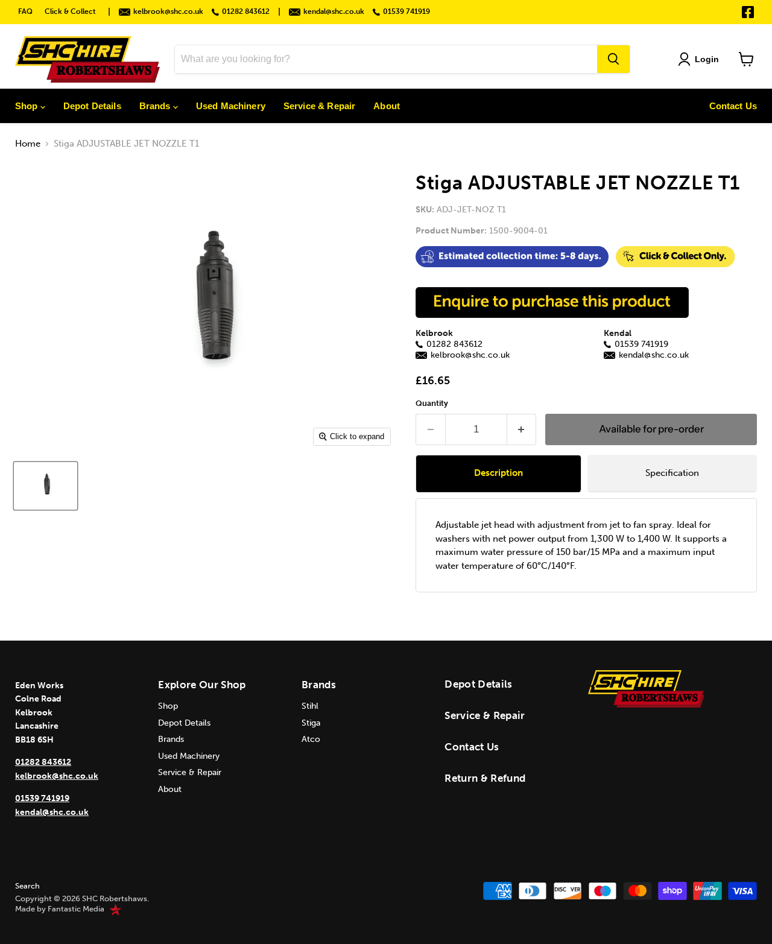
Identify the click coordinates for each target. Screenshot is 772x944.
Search (27, 885)
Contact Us (733, 106)
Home (27, 144)
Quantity (432, 403)
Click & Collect (70, 11)
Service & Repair (319, 106)
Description (498, 472)
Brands (156, 106)
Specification (672, 472)
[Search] (613, 59)
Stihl (310, 706)
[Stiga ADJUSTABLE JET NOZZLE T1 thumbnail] (45, 486)
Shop (27, 106)
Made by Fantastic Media (59, 909)
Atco (311, 739)
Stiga (311, 723)
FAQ (25, 11)
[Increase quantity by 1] (522, 429)
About (386, 106)
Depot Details (92, 106)
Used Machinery (230, 106)
